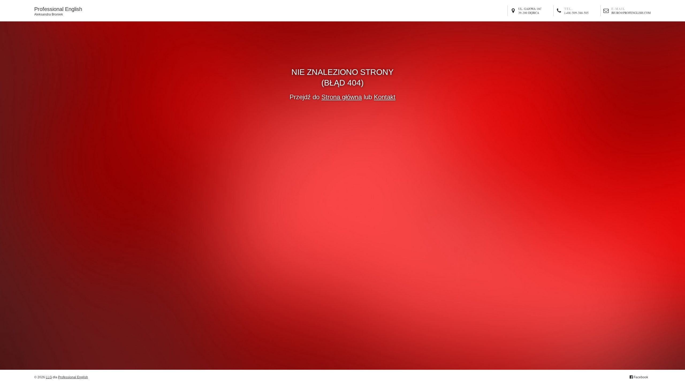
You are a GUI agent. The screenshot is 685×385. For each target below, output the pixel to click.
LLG (49, 377)
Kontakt (384, 97)
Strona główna (341, 97)
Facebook (640, 377)
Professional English (58, 11)
